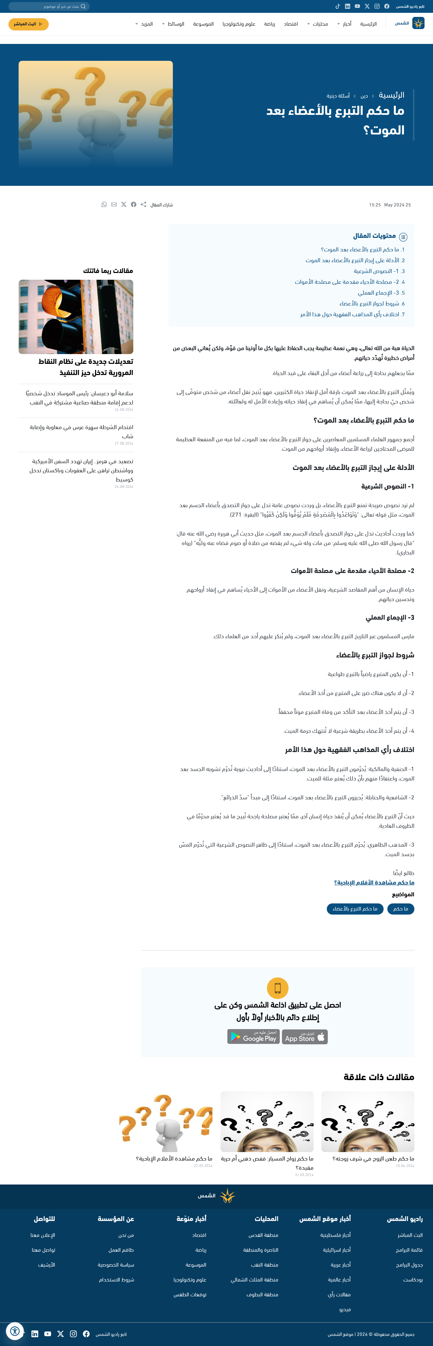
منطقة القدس (263, 1235)
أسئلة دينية (338, 96)
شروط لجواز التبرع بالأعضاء (369, 303)
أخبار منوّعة (191, 1219)
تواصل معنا (43, 1250)
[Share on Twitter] (126, 205)
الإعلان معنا (42, 1235)
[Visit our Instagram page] (377, 6)
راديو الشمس (405, 1219)
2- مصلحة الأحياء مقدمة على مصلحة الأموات (347, 282)
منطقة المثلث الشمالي (254, 1280)
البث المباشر (25, 24)
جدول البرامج (409, 1265)
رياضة (269, 24)
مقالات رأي (339, 1295)
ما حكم (400, 909)
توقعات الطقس (190, 1295)
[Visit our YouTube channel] (357, 6)
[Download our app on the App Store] (304, 1038)
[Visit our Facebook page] (386, 6)
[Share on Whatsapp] (106, 205)
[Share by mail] (116, 205)
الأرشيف (46, 1265)
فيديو (345, 1310)
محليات (320, 24)
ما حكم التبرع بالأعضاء (355, 909)
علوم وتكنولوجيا (239, 24)
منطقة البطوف (262, 1295)
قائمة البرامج (409, 1250)
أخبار (347, 24)
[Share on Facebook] (136, 205)
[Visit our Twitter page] (367, 6)
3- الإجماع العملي (378, 293)
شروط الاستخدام (116, 1280)
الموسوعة (203, 24)
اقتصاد (291, 24)
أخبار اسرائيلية (337, 1250)
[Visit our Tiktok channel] (337, 6)
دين (364, 96)
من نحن (126, 1235)
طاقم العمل (121, 1250)
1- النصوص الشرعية (376, 271)
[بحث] (83, 6)
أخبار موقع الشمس (325, 1219)
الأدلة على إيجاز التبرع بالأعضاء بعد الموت (352, 260)
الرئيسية (368, 24)
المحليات (266, 1219)
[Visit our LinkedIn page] (347, 6)
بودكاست (413, 1280)
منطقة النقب (264, 1265)
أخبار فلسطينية (335, 1235)
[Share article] (146, 205)
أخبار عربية (341, 1265)
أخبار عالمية (339, 1280)
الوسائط (176, 24)
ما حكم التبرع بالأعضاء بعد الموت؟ (360, 249)
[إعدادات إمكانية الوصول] (15, 1331)
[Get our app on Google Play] (253, 1038)
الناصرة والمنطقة (260, 1250)
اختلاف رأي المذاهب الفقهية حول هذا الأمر (349, 314)
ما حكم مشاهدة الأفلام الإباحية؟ (374, 882)
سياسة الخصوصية (116, 1265)
